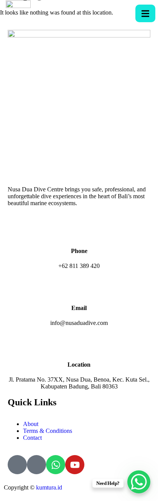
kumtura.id (49, 487)
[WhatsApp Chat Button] (138, 481)
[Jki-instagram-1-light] (36, 464)
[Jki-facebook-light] (17, 464)
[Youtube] (74, 464)
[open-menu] (145, 14)
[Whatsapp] (55, 464)
